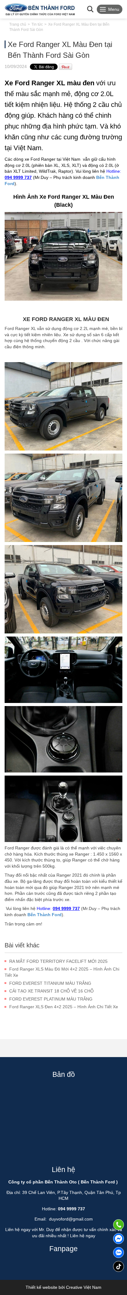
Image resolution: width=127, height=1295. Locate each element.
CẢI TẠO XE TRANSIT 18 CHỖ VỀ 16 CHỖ (51, 990)
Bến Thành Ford (44, 914)
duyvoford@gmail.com (71, 1219)
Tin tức (37, 24)
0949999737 (118, 1252)
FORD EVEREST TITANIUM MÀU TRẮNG (50, 983)
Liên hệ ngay (82, 1235)
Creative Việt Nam (83, 1287)
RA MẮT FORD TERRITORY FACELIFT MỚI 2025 (58, 961)
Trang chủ (17, 24)
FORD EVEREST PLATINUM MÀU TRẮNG (50, 999)
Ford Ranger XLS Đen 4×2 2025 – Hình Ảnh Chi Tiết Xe (63, 1006)
